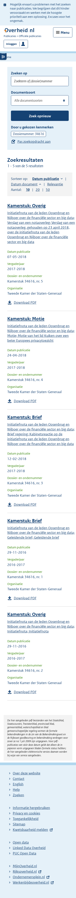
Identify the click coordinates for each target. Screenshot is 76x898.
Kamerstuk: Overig (26, 205)
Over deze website (26, 773)
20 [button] (38, 189)
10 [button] (28, 189)
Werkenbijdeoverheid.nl (31, 882)
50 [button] (48, 189)
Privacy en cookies (26, 813)
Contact (18, 778)
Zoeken (18, 795)
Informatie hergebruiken (31, 808)
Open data (21, 842)
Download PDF (25, 302)
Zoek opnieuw (40, 116)
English (18, 784)
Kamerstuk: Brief (24, 417)
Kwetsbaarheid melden (30, 829)
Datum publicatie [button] (45, 179)
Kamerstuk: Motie (25, 319)
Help (16, 789)
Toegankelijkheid (26, 819)
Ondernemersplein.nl (29, 877)
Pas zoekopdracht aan (34, 141)
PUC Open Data (24, 853)
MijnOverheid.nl (25, 866)
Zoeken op (19, 73)
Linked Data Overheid (29, 848)
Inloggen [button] (11, 44)
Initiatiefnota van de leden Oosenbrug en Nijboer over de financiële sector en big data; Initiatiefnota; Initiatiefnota (41, 626)
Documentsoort (23, 92)
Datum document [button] (24, 184)
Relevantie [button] (55, 184)
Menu (65, 32)
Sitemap (19, 824)
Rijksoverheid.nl (25, 871)
